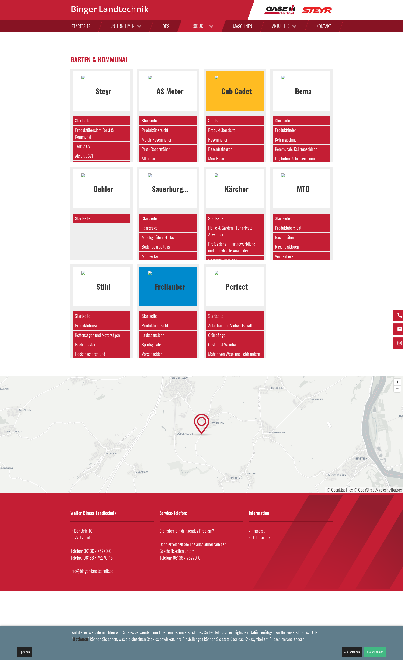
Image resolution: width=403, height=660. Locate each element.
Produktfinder (285, 130)
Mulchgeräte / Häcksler (160, 237)
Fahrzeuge (149, 227)
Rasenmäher (218, 139)
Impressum (259, 530)
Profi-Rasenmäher (156, 148)
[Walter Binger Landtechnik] (109, 9)
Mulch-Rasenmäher (157, 139)
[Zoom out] (397, 388)
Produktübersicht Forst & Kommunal (94, 133)
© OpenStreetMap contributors (378, 489)
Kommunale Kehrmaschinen (296, 148)
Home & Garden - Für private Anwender (230, 231)
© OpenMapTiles (340, 489)
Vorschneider (152, 353)
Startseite (82, 120)
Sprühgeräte (151, 344)
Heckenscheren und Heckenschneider (90, 357)
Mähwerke (150, 256)
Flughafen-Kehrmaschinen (295, 158)
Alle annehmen (374, 652)
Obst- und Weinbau (223, 344)
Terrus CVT (83, 146)
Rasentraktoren (220, 148)
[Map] (201, 434)
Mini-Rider (216, 158)
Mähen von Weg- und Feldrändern (234, 353)
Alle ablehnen (352, 652)
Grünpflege (216, 335)
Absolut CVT (84, 155)
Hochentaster (85, 344)
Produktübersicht (155, 130)
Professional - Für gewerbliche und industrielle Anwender (231, 247)
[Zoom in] (397, 382)
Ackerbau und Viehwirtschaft (230, 325)
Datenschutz (260, 537)
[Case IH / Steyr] (298, 9)
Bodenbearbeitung (156, 246)
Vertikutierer (285, 256)
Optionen (25, 652)
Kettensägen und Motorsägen (97, 335)
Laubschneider (153, 335)
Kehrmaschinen (287, 139)
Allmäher (149, 158)
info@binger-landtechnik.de (91, 570)
